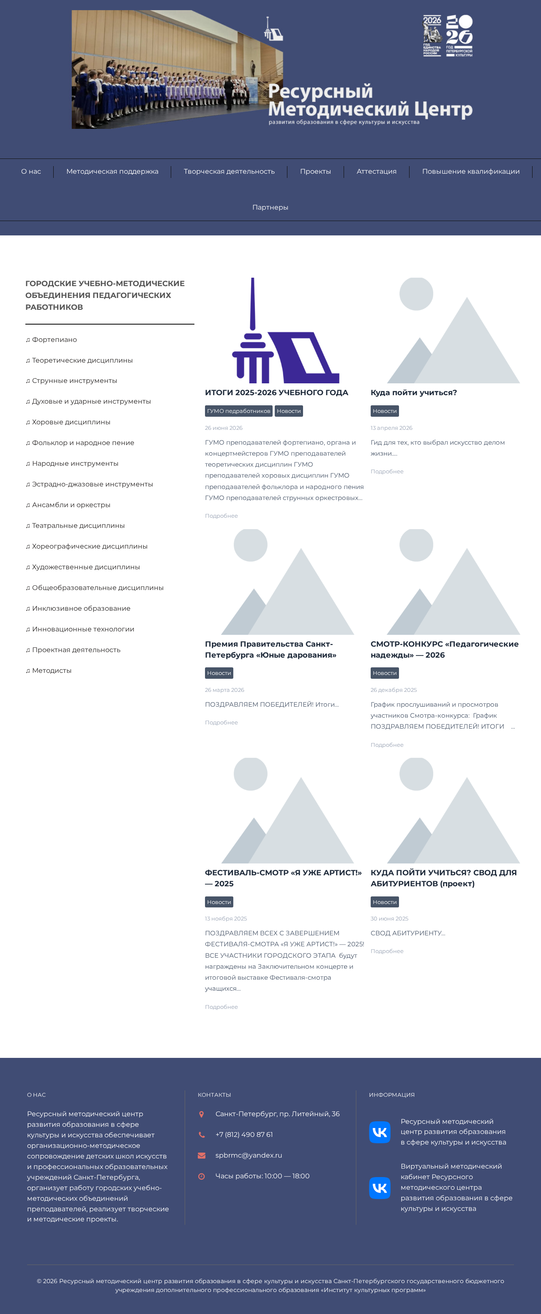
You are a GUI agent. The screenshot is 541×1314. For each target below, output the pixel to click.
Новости (289, 410)
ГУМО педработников (238, 410)
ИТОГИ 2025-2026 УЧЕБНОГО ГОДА (285, 330)
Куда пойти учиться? (414, 392)
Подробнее (221, 515)
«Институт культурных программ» (373, 1290)
